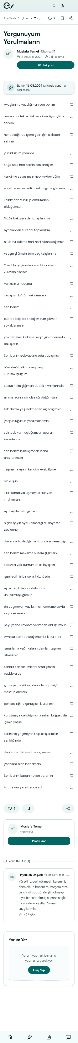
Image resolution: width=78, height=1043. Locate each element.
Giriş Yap (39, 970)
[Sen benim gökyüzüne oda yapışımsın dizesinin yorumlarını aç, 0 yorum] (71, 356)
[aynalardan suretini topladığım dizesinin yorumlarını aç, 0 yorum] (71, 230)
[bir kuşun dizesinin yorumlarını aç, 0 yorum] (71, 481)
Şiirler (25, 18)
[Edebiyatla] (9, 6)
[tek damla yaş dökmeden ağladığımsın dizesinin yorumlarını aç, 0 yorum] (71, 409)
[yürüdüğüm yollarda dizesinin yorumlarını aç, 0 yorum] (71, 153)
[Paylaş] (70, 18)
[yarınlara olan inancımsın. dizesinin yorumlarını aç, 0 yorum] (71, 764)
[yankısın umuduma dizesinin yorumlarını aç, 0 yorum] (71, 284)
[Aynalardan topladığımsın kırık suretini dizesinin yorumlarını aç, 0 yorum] (71, 637)
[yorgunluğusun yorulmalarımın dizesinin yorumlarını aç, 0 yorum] (71, 421)
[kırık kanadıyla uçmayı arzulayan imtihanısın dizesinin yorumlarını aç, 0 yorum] (71, 493)
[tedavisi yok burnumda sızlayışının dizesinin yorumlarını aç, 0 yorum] (71, 565)
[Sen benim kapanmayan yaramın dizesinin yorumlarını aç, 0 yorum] (71, 776)
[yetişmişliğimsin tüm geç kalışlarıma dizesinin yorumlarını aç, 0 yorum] (71, 253)
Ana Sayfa (10, 18)
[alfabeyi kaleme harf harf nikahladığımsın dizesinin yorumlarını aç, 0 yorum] (71, 242)
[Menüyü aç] (70, 6)
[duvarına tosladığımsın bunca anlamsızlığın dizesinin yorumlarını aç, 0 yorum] (71, 541)
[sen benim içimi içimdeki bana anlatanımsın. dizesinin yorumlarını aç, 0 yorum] (71, 451)
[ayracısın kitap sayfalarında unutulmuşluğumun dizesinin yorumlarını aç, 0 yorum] (71, 588)
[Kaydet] (62, 18)
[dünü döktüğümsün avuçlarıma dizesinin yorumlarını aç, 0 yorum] (71, 752)
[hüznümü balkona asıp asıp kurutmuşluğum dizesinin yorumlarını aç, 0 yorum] (71, 367)
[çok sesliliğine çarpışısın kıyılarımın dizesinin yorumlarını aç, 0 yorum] (71, 704)
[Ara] (54, 6)
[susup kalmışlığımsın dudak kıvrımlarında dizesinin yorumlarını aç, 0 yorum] (71, 386)
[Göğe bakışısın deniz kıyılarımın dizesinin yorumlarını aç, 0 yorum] (71, 218)
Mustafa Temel (28, 51)
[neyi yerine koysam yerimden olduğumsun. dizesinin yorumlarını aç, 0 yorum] (71, 625)
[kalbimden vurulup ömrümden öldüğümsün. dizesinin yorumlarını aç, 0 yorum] (71, 200)
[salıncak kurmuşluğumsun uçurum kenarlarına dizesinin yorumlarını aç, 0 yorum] (71, 433)
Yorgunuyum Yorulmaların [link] (40, 18)
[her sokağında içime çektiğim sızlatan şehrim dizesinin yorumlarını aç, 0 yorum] (71, 135)
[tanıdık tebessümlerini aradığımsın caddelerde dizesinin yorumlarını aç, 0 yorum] (71, 667)
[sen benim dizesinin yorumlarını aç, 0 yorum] (71, 307)
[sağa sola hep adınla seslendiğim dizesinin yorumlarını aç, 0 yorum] (71, 165)
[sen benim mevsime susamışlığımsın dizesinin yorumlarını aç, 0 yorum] (71, 553)
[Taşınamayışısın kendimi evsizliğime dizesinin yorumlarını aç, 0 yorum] (71, 469)
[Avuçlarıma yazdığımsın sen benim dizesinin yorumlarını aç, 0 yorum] (71, 105)
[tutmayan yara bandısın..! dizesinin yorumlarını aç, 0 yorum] (71, 787)
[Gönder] (62, 6)
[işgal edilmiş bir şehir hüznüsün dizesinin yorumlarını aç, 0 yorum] (71, 576)
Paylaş (32, 914)
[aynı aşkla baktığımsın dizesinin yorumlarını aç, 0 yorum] (71, 511)
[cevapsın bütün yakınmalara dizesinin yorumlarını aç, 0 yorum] (71, 295)
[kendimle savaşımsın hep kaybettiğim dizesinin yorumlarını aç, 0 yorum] (71, 176)
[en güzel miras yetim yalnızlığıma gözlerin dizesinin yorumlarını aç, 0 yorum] (71, 188)
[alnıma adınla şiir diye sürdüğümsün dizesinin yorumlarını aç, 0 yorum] (71, 397)
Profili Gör (39, 841)
